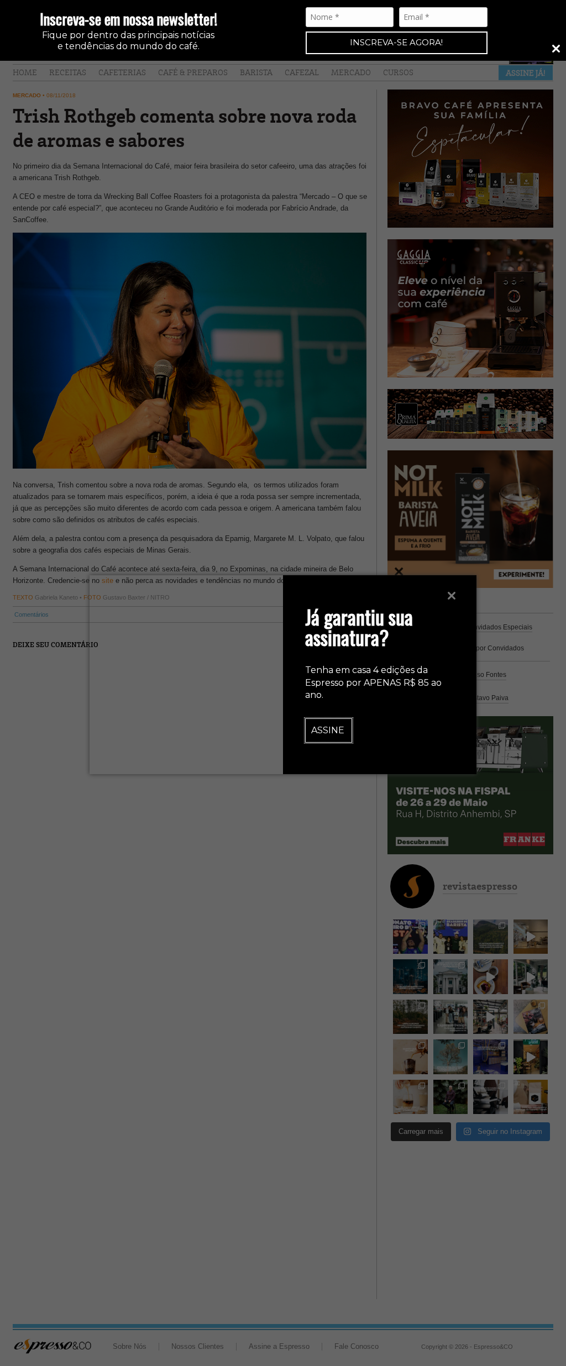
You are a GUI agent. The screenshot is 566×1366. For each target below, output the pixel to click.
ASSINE (327, 730)
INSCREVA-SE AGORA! (396, 42)
